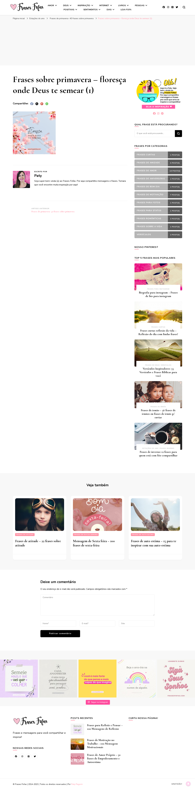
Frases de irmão (158, 407)
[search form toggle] (184, 7)
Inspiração (84, 5)
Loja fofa (126, 9)
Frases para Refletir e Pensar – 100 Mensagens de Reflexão (105, 727)
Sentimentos (90, 9)
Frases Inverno (166, 448)
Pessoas (139, 5)
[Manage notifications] (188, 783)
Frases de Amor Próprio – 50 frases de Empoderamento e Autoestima (103, 758)
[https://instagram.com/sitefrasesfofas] (22, 756)
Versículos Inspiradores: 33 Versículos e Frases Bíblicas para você (158, 372)
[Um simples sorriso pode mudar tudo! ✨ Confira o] (137, 678)
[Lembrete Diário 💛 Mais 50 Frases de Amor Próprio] (176, 678)
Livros (122, 5)
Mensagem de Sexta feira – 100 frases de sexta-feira (94, 543)
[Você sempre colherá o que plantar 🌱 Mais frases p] (19, 678)
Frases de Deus (152, 365)
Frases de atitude (25, 535)
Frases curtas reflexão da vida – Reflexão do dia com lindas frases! (158, 332)
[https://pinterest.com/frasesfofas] (28, 756)
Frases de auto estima (143, 535)
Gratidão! (176, 784)
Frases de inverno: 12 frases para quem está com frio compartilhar (158, 453)
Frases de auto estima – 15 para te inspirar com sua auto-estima (153, 543)
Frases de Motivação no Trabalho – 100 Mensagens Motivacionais (102, 743)
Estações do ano (37, 18)
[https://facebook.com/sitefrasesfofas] (16, 756)
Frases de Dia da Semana (86, 535)
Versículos (166, 365)
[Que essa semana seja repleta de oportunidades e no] (58, 678)
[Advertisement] (97, 43)
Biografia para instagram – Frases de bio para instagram (158, 294)
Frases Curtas (158, 327)
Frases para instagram (158, 289)
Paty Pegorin (77, 784)
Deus (66, 5)
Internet (104, 5)
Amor (51, 5)
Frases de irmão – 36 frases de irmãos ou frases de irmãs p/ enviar (158, 414)
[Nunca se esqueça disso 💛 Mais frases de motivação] (97, 678)
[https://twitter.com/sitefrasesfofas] (35, 756)
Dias (109, 9)
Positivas (69, 9)
